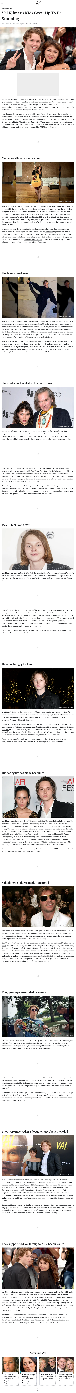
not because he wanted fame (56, 712)
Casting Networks (24, 826)
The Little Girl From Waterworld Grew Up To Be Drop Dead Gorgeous (10, 1379)
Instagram (49, 232)
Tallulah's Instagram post (51, 842)
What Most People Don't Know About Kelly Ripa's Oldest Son (47, 1378)
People (70, 931)
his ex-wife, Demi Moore (19, 834)
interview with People (34, 1300)
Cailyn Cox (7, 24)
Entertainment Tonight (33, 1190)
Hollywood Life (30, 217)
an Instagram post (21, 324)
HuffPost (59, 610)
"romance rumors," (17, 842)
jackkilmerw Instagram (67, 1035)
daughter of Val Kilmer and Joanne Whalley (35, 207)
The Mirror (35, 471)
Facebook (12, 951)
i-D (25, 105)
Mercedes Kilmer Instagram (66, 201)
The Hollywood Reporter (33, 240)
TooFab (44, 494)
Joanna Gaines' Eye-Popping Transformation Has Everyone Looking (28, 1379)
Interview (53, 630)
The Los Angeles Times (53, 1210)
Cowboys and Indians (13, 127)
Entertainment (7, 8)
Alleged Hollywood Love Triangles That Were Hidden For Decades (65, 1378)
